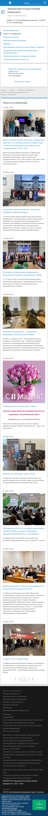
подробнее (12, 808)
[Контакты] (10, 3)
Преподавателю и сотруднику (14, 696)
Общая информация (10, 30)
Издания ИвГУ (8, 717)
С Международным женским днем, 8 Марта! (20, 406)
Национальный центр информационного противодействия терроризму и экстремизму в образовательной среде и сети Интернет (21, 743)
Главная (3, 90)
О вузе (12, 90)
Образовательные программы (14, 40)
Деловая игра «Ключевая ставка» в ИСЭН (19, 474)
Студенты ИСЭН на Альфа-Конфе (15, 659)
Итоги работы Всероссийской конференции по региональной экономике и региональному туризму (22, 273)
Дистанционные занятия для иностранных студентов (23, 47)
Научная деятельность (11, 693)
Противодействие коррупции (14, 766)
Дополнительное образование (14, 699)
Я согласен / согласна (39, 805)
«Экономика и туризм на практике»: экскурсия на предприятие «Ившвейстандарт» (21, 210)
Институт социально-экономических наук (14, 92)
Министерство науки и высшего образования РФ (21, 735)
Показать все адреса (22, 81)
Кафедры (6, 44)
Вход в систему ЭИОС (11, 731)
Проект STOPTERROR (11, 749)
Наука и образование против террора (17, 738)
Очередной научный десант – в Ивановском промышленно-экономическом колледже (20, 333)
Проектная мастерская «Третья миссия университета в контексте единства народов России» (24, 587)
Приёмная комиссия (10, 705)
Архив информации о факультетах (16, 710)
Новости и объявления (12, 34)
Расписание (7, 714)
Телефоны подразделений (13, 702)
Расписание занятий (11, 37)
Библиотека (7, 707)
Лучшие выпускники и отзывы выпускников (19, 56)
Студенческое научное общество (16, 59)
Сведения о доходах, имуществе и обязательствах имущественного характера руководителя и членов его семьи (23, 754)
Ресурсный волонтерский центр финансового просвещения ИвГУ (20, 51)
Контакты (6, 789)
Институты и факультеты (26, 90)
